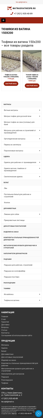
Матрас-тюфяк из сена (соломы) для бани (19, 123)
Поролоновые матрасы (13, 151)
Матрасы (7, 104)
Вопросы (5, 327)
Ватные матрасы (11, 110)
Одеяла (7, 156)
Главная (4, 316)
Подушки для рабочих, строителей (18, 265)
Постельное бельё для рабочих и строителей (17, 195)
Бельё (6, 182)
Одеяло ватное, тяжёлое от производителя (15, 169)
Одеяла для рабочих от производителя (20, 162)
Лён (5, 188)
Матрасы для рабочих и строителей (23, 406)
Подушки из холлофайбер (14, 271)
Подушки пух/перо (11, 277)
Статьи (4, 330)
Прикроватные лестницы (14, 220)
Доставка (5, 325)
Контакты (5, 333)
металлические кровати (8, 408)
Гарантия (5, 322)
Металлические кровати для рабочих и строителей (20, 247)
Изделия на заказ (11, 232)
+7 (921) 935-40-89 (23, 13)
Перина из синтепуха (12, 145)
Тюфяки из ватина (11, 300)
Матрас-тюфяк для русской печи (17, 116)
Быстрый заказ (11, 83)
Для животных (10, 208)
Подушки (7, 259)
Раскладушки (9, 283)
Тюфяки (7, 288)
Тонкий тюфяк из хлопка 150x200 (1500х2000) (32, 77)
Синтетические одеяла (13, 177)
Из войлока (8, 294)
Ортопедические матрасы (14, 139)
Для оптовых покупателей (15, 226)
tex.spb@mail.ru (21, 2)
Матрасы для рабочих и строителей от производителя (20, 131)
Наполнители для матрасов (15, 253)
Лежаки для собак (11, 214)
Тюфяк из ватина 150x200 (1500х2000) (11, 76)
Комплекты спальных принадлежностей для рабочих (21, 239)
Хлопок (7, 203)
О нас (3, 319)
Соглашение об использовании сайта (16, 335)
